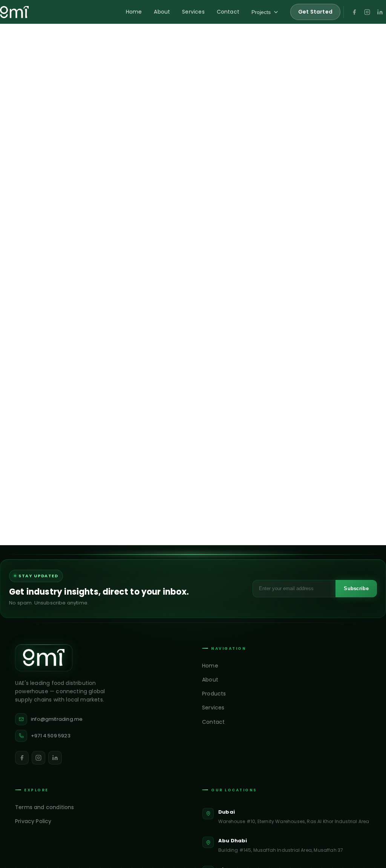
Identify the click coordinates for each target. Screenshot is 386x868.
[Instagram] (367, 12)
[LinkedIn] (380, 12)
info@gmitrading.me (57, 719)
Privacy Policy (33, 821)
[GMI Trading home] (14, 12)
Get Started (315, 11)
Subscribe (356, 588)
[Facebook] (354, 12)
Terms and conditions (44, 807)
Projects (261, 12)
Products (214, 693)
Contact (228, 11)
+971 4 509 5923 (50, 735)
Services (193, 11)
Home (134, 11)
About (162, 11)
